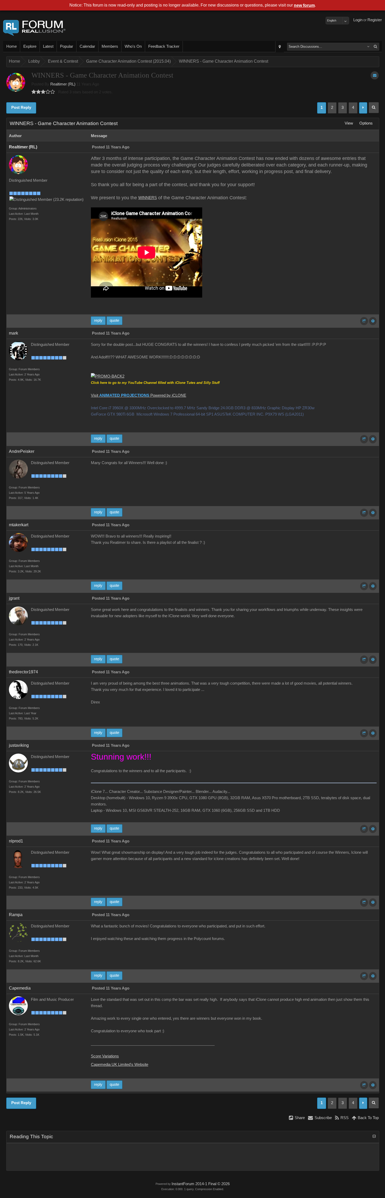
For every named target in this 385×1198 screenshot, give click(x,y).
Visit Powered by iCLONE (138, 395)
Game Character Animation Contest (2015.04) (128, 61)
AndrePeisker (21, 451)
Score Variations (105, 1056)
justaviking (19, 745)
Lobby (34, 61)
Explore (29, 46)
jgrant (14, 598)
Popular (66, 46)
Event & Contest (63, 61)
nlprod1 (16, 841)
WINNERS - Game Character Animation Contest (223, 61)
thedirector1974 (23, 672)
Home (11, 46)
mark (13, 333)
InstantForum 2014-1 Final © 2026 (201, 1184)
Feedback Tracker (163, 46)
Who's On (133, 46)
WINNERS (147, 198)
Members (110, 46)
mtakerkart (18, 525)
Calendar (87, 46)
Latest (48, 46)
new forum (304, 5)
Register (374, 20)
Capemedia (20, 988)
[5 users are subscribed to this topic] (375, 75)
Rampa (16, 914)
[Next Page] (363, 108)
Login (357, 20)
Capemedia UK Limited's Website (119, 1064)
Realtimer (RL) (62, 84)
